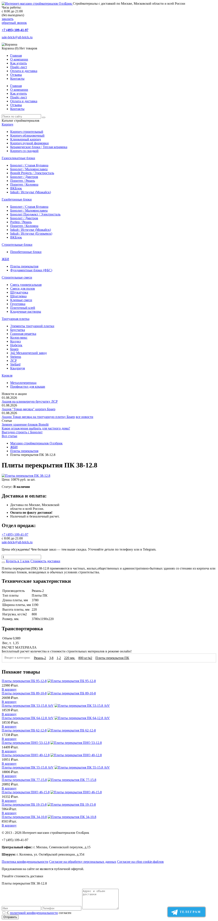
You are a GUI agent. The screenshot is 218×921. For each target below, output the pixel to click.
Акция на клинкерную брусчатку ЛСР (30, 401)
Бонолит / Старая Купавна (29, 165)
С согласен (39, 913)
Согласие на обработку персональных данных (82, 861)
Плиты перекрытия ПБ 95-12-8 (24, 681)
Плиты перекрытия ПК (112, 658)
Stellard (15, 364)
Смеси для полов (22, 288)
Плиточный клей (22, 307)
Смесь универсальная (26, 284)
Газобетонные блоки (17, 199)
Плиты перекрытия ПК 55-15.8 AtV (28, 767)
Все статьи (9, 436)
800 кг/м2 (85, 658)
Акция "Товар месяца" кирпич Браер (28, 409)
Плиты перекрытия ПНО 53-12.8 (26, 743)
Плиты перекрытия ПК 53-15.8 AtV (28, 705)
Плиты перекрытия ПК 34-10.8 (24, 817)
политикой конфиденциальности (34, 913)
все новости (84, 417)
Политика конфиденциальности (25, 861)
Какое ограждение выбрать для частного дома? (36, 428)
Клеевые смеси (21, 300)
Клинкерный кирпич (25, 139)
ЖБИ (5, 259)
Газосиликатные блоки (18, 158)
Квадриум (17, 368)
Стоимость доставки (45, 561)
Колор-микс (18, 337)
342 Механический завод (28, 353)
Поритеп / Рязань (22, 180)
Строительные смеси (17, 277)
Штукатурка (19, 292)
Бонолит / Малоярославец (29, 169)
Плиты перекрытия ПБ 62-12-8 (24, 730)
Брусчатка (17, 330)
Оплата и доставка (23, 71)
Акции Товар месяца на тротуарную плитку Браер (38, 417)
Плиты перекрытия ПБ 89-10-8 (24, 693)
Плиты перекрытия (24, 266)
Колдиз (15, 341)
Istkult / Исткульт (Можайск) (30, 192)
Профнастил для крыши (27, 386)
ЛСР (13, 360)
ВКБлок (16, 188)
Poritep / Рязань (21, 222)
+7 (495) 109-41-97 (15, 30)
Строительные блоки (17, 244)
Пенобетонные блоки (26, 252)
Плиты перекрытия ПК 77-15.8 (24, 780)
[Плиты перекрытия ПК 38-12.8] (26, 475)
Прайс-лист (18, 67)
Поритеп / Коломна (24, 184)
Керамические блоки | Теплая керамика (38, 147)
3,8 (51, 658)
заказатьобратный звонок (14, 21)
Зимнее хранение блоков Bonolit (25, 424)
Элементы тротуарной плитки (32, 326)
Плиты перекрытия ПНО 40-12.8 (26, 755)
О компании (19, 59)
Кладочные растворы (25, 311)
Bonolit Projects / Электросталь (32, 173)
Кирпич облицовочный (27, 135)
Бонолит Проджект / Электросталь (35, 214)
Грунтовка (17, 304)
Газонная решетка (23, 333)
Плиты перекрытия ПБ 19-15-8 (24, 804)
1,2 (59, 658)
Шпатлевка (18, 296)
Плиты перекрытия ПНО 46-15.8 (26, 792)
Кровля (7, 375)
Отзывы (16, 75)
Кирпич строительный (26, 131)
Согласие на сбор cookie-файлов (140, 861)
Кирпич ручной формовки (29, 143)
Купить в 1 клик (18, 561)
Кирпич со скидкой (24, 151)
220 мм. (69, 658)
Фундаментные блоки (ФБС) (31, 270)
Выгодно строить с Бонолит (22, 432)
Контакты (17, 78)
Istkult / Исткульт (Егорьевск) (31, 233)
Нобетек (16, 345)
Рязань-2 (40, 658)
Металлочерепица (23, 383)
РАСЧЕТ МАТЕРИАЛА (19, 647)
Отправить (10, 917)
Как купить (18, 63)
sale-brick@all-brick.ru (17, 37)
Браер (14, 349)
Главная (16, 55)
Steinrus (15, 357)
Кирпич (7, 124)
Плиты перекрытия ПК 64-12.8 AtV (28, 718)
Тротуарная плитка (15, 319)
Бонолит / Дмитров (24, 177)
